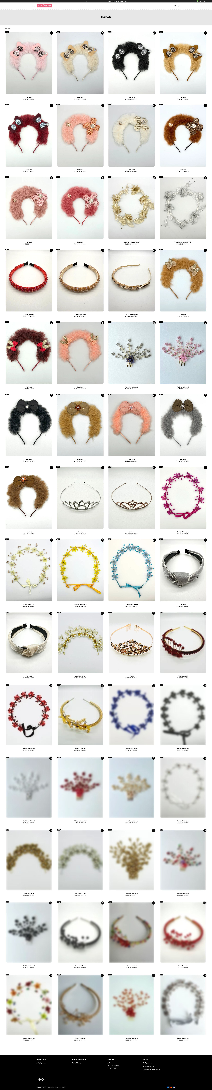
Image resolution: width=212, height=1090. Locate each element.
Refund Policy (76, 1063)
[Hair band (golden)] (132, 280)
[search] (175, 5)
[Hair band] (29, 63)
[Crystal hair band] (29, 280)
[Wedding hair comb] (132, 353)
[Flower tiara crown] (183, 497)
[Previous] (86, 1)
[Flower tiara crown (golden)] (132, 208)
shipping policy (41, 1063)
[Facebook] (39, 1079)
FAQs (109, 1063)
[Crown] (80, 497)
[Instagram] (42, 1079)
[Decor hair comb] (80, 642)
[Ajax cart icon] (178, 5)
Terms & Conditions (114, 1065)
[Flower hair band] (183, 642)
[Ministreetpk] (44, 5)
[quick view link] (51, 33)
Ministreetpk (51, 1087)
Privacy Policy (112, 1068)
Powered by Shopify (60, 1087)
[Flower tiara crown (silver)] (183, 208)
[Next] (125, 1)
